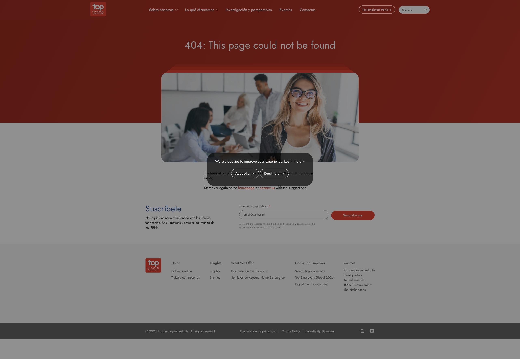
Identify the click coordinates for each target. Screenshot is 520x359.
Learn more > (294, 161)
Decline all (272, 173)
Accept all (243, 173)
